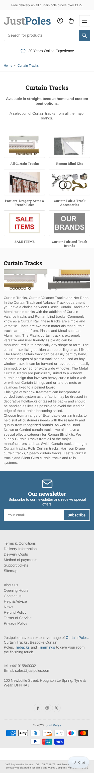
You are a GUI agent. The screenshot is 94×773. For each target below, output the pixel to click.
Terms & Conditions (20, 543)
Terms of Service (18, 618)
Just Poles (53, 725)
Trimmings (46, 647)
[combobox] (47, 35)
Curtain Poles (77, 637)
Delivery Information (20, 549)
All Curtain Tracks (24, 163)
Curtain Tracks (28, 65)
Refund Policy (15, 612)
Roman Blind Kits (69, 163)
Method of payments (20, 560)
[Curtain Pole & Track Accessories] (69, 182)
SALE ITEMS (25, 241)
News (8, 607)
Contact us (13, 596)
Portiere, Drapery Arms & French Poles (24, 202)
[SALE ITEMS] (24, 223)
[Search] (84, 35)
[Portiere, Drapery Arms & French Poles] (24, 182)
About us (11, 585)
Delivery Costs (16, 554)
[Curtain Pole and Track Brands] (69, 223)
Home (8, 65)
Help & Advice (15, 601)
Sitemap (10, 571)
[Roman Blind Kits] (69, 145)
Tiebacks (22, 647)
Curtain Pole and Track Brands (69, 243)
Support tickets (16, 565)
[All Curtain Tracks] (24, 145)
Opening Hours (16, 590)
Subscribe (76, 514)
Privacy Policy (15, 623)
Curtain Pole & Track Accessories (69, 202)
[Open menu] (84, 20)
